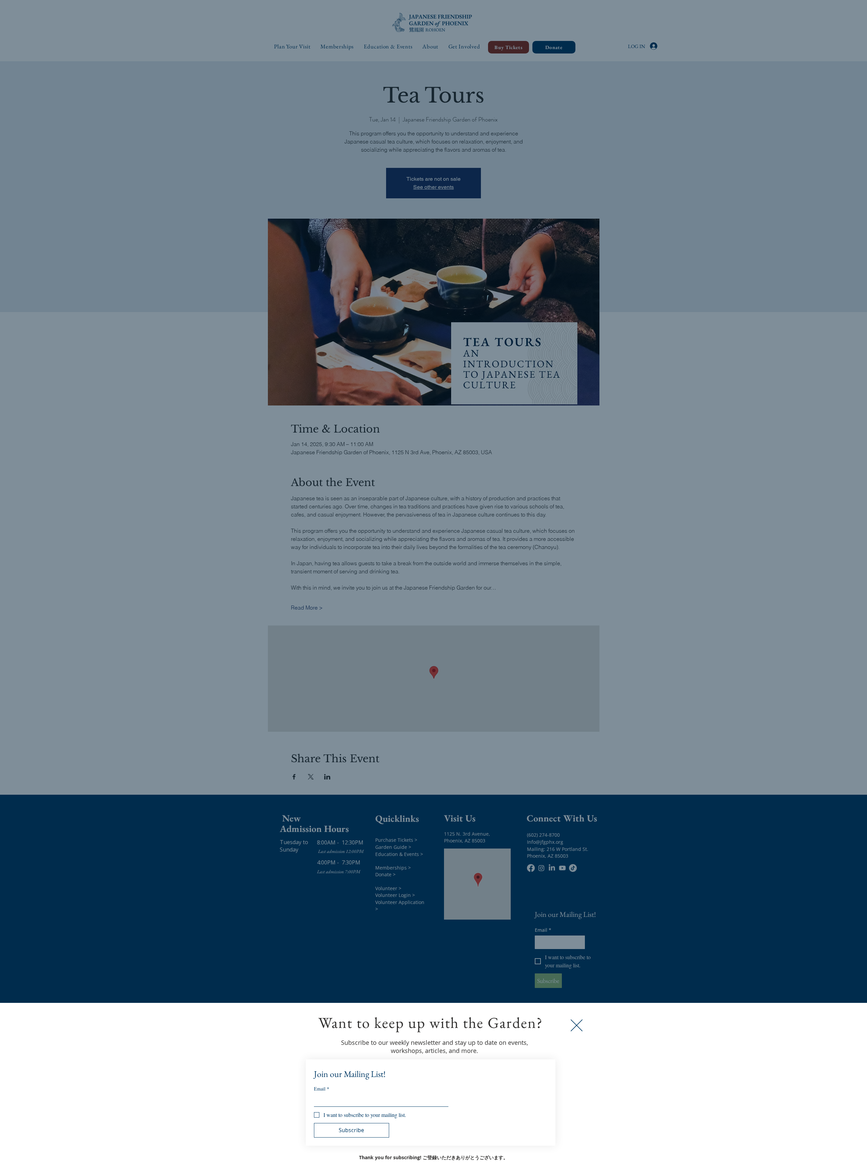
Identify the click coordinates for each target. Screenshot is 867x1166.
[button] (577, 1025)
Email (321, 1089)
